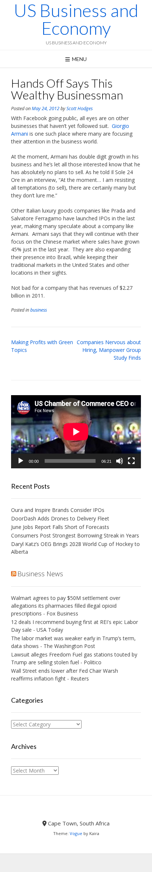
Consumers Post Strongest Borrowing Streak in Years (75, 535)
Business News (40, 573)
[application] (76, 431)
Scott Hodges (79, 108)
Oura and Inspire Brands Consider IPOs (57, 509)
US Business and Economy (76, 19)
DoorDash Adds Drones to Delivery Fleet (61, 518)
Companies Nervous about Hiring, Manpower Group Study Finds (109, 350)
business (38, 310)
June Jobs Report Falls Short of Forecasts (60, 526)
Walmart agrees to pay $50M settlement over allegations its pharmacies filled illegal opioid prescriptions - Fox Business (65, 605)
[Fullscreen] (131, 461)
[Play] (20, 461)
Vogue (76, 833)
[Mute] (119, 461)
